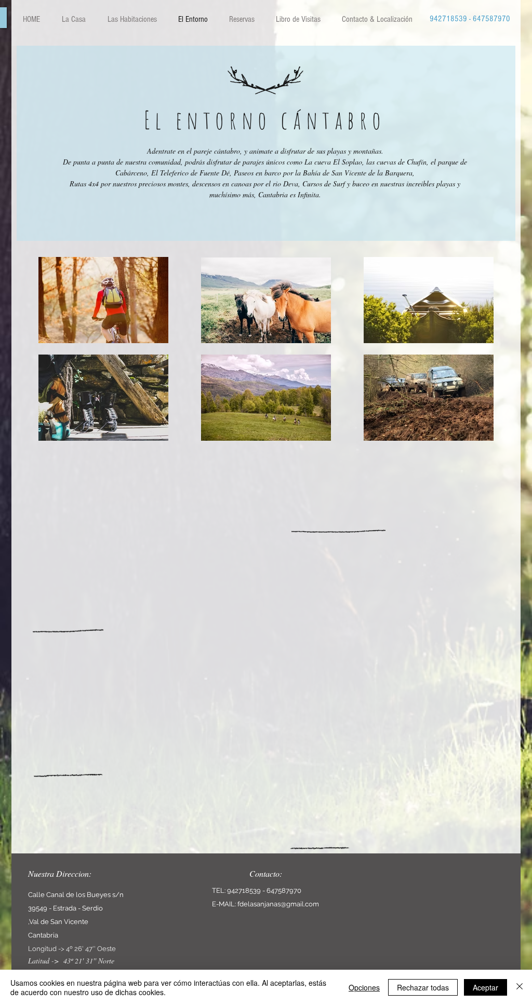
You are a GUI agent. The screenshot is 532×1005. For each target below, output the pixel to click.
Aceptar (485, 987)
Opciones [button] (364, 987)
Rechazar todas (423, 987)
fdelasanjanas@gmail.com (278, 904)
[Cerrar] (519, 987)
